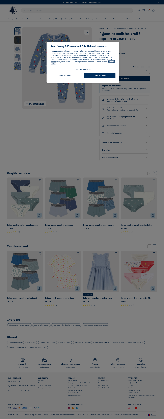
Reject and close (65, 75)
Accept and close (100, 75)
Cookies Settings (83, 69)
